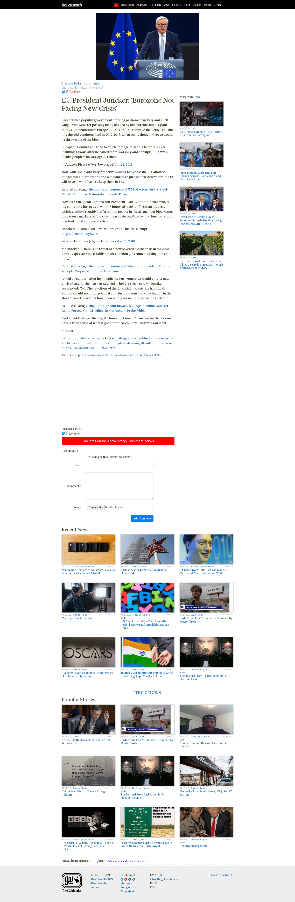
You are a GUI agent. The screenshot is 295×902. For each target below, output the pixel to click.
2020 (167, 4)
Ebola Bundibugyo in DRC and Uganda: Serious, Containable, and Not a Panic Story (200, 176)
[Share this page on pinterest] (75, 91)
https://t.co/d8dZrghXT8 (80, 233)
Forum (217, 4)
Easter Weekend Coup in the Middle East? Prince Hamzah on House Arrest (146, 844)
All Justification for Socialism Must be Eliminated (144, 571)
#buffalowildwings (93, 355)
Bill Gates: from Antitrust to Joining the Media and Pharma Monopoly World (203, 571)
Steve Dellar (74, 83)
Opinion (197, 4)
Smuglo (125, 887)
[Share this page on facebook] (67, 91)
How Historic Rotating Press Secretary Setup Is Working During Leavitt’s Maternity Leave (201, 220)
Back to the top (221, 875)
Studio (207, 4)
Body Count (127, 4)
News (98, 84)
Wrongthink (128, 891)
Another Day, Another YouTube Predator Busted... (204, 744)
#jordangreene (123, 355)
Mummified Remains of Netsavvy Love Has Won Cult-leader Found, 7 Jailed (88, 571)
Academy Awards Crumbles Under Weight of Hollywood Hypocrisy (87, 674)
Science (176, 4)
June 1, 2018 (124, 164)
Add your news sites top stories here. (128, 861)
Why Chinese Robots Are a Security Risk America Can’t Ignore (201, 133)
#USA (157, 355)
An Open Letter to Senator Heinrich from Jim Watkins (86, 741)
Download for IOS (102, 879)
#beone (109, 355)
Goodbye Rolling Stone (193, 846)
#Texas (148, 355)
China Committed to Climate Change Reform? (84, 793)
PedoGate (142, 4)
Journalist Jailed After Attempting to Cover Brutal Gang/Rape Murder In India (147, 674)
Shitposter (127, 883)
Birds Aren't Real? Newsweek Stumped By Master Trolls (206, 619)
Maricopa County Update (77, 618)
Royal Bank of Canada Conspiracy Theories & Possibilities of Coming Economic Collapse (88, 846)
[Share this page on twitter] (64, 91)
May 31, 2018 (125, 241)
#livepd (76, 355)
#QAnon (138, 355)
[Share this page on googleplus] (71, 91)
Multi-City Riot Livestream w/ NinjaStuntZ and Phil (206, 793)
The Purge (155, 4)
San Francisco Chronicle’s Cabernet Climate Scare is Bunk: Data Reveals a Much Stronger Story (201, 264)
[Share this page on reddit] (79, 91)
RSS (152, 887)
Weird (187, 4)
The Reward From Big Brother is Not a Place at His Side (203, 677)
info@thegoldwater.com (164, 879)
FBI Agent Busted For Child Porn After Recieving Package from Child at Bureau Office (145, 624)
